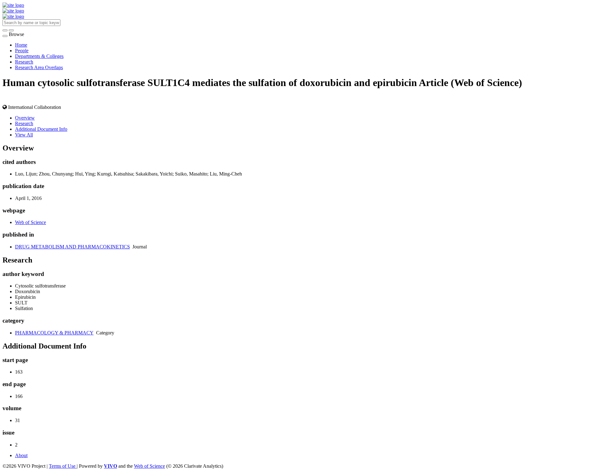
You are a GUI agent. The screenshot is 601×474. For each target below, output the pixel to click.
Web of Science (30, 222)
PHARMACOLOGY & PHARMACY (54, 332)
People (21, 50)
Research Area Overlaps (39, 67)
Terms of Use (63, 466)
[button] (5, 30)
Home (21, 45)
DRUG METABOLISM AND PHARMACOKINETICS (72, 246)
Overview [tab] (25, 117)
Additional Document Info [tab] (41, 129)
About (21, 455)
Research (24, 61)
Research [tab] (24, 123)
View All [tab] (24, 134)
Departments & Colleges (39, 56)
